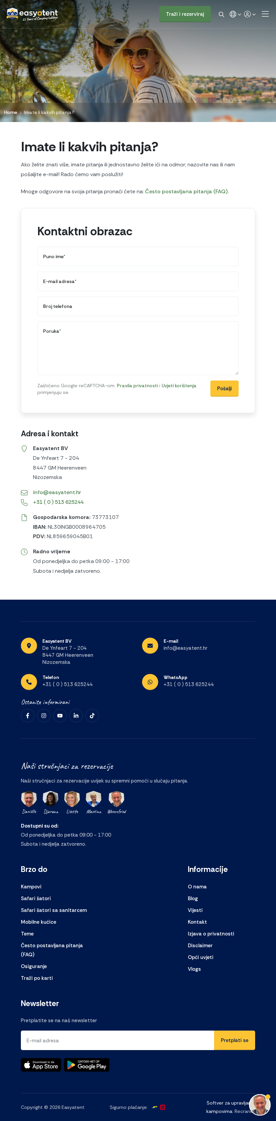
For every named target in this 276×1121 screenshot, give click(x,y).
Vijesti (195, 910)
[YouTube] (60, 715)
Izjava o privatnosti (211, 933)
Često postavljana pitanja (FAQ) (52, 950)
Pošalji (224, 388)
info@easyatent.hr (57, 492)
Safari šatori (36, 898)
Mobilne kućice (38, 922)
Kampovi (31, 886)
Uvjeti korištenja (179, 386)
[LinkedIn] (76, 715)
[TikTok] (92, 715)
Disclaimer (200, 945)
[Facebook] (27, 715)
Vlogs (194, 969)
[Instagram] (43, 715)
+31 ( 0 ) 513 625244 (58, 502)
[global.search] (221, 14)
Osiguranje (34, 966)
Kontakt (197, 922)
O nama (197, 886)
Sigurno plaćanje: (129, 1107)
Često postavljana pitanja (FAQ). (187, 191)
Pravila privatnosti (137, 386)
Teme (27, 933)
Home (10, 112)
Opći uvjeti (200, 957)
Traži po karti (37, 978)
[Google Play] (86, 1065)
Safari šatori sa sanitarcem (54, 910)
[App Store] (41, 1065)
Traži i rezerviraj (185, 14)
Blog (193, 898)
